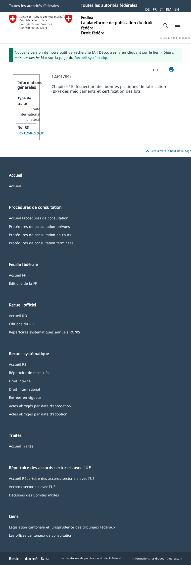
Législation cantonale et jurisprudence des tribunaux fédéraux (62, 527)
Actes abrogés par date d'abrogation (40, 406)
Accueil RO (18, 315)
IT (161, 9)
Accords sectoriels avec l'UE (32, 486)
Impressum (174, 558)
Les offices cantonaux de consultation (40, 535)
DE (147, 9)
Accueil (15, 186)
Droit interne (20, 381)
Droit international (24, 389)
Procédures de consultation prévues (39, 226)
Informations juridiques (148, 558)
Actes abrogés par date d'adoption (38, 414)
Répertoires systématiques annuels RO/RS (44, 332)
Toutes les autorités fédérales (34, 5)
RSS (45, 559)
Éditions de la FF (23, 283)
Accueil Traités (21, 446)
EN (176, 9)
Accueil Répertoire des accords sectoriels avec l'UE (52, 478)
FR (155, 9)
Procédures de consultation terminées (41, 243)
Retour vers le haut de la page (167, 151)
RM (168, 9)
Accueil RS (17, 364)
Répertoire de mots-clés (29, 372)
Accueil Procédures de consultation (38, 218)
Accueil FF (17, 275)
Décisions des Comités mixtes (34, 495)
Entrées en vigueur (25, 397)
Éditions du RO (21, 324)
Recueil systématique (92, 57)
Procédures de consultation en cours (40, 234)
